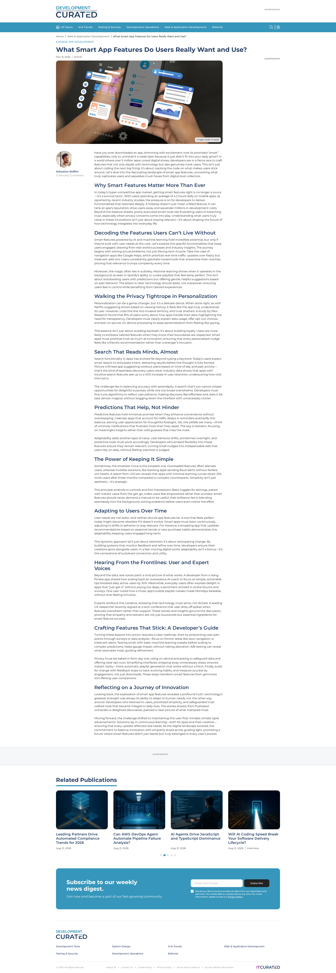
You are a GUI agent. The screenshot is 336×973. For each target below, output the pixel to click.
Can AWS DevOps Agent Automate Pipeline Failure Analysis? (137, 838)
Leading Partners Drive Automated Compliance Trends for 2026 (77, 838)
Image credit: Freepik (208, 139)
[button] (161, 855)
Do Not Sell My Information (219, 967)
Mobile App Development (76, 41)
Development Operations (143, 27)
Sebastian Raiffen (67, 171)
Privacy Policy (164, 967)
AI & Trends (85, 27)
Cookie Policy (145, 967)
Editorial (217, 27)
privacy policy (235, 896)
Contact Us (127, 967)
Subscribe (256, 883)
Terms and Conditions (188, 967)
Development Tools (68, 946)
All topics (67, 27)
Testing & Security (109, 27)
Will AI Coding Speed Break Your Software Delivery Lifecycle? (253, 838)
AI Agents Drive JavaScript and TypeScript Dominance (195, 836)
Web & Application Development (185, 27)
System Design (121, 946)
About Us (111, 967)
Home (60, 36)
